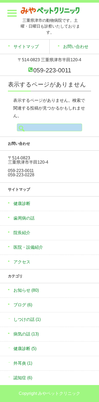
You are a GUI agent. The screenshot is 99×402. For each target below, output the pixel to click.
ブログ (22, 305)
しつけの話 (27, 319)
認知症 (22, 377)
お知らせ (26, 290)
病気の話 (26, 334)
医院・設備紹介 (28, 247)
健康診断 (21, 203)
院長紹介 (21, 232)
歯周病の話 (24, 218)
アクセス (21, 262)
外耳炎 (22, 363)
